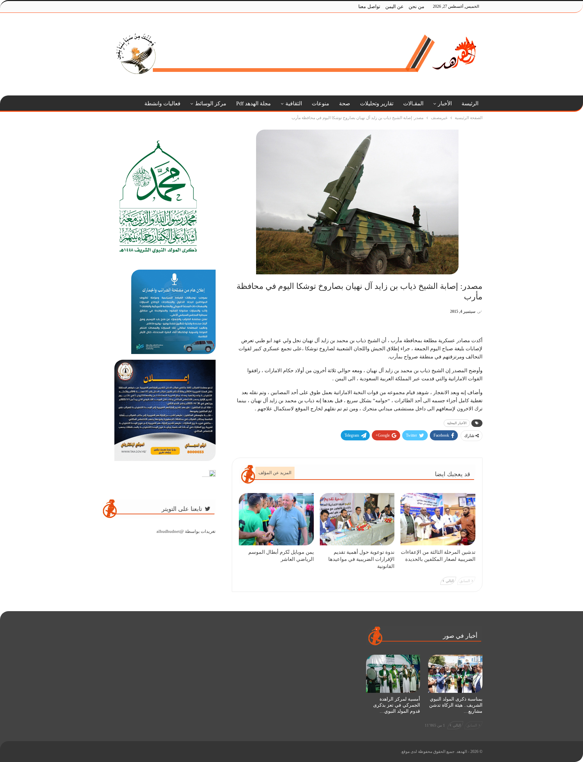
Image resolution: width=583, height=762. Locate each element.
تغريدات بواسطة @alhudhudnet (186, 531)
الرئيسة (470, 103)
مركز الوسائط (210, 103)
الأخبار (445, 103)
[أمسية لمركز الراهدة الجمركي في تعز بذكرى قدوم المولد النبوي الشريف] (393, 673)
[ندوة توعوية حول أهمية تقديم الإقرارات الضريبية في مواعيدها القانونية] (357, 519)
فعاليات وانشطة (162, 103)
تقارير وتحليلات (376, 103)
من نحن (416, 6)
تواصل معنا (369, 6)
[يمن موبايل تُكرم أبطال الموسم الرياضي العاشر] (276, 519)
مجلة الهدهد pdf (253, 103)
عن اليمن (394, 6)
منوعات (320, 103)
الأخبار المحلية (457, 423)
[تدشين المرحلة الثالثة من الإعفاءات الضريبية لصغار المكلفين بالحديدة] (437, 519)
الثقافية (293, 103)
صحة (344, 103)
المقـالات (413, 103)
